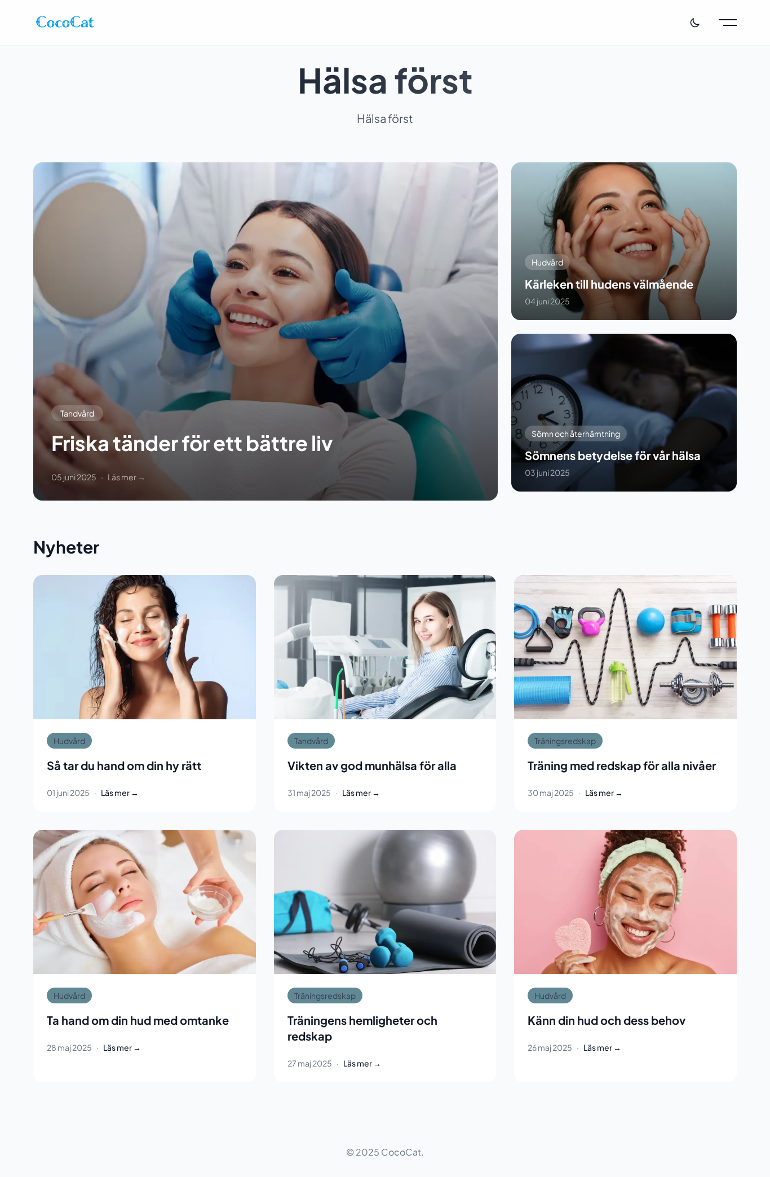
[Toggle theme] (695, 22)
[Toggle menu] (728, 22)
